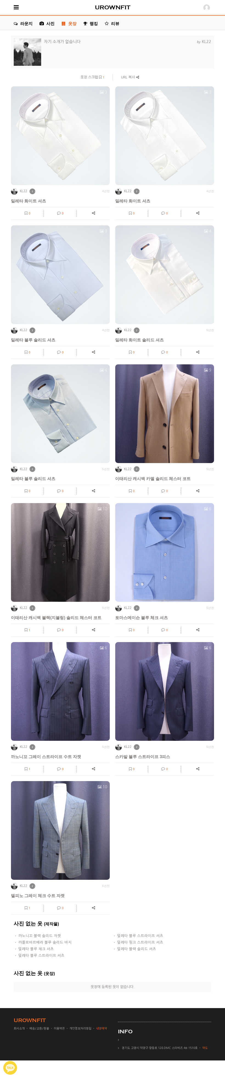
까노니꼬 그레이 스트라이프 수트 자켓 (46, 756)
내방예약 (101, 1028)
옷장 (72, 23)
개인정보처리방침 (80, 1028)
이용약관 (59, 1028)
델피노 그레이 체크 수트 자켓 (38, 895)
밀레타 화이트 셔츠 (28, 201)
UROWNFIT (112, 7)
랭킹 (93, 23)
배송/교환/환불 (39, 1028)
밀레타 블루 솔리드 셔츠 (33, 340)
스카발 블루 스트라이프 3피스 (142, 756)
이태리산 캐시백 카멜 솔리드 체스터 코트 (153, 478)
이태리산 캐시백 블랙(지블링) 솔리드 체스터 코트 (56, 617)
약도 (205, 1047)
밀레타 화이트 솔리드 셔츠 (139, 340)
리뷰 (114, 23)
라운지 (26, 23)
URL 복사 (128, 77)
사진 (50, 23)
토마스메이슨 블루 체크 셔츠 (141, 617)
